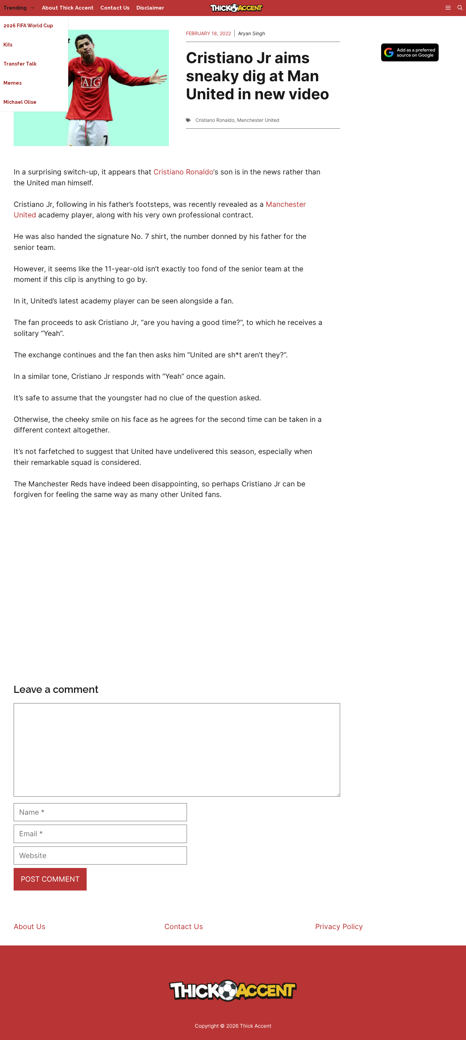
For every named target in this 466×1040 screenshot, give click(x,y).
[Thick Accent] (236, 8)
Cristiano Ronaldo (214, 120)
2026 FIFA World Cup (28, 25)
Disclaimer (150, 8)
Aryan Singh (251, 33)
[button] (460, 8)
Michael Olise (20, 102)
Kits (7, 44)
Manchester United (258, 120)
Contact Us (115, 8)
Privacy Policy (339, 926)
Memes (12, 83)
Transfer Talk (20, 64)
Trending (15, 8)
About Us (29, 926)
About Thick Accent (67, 8)
